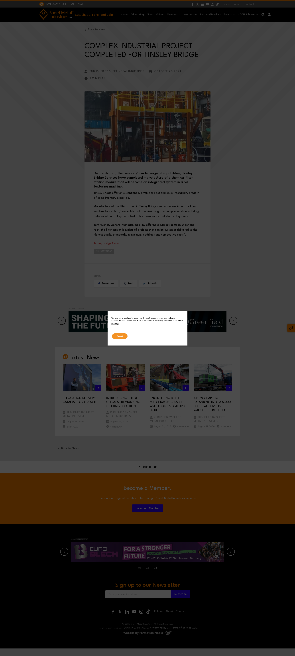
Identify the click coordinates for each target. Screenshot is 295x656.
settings (115, 324)
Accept (120, 336)
